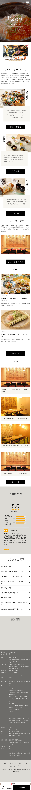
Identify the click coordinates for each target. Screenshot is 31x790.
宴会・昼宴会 (15, 127)
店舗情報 (12, 766)
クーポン (25, 763)
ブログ (19, 766)
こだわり (5, 763)
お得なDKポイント (16, 783)
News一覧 (15, 353)
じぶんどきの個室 (15, 262)
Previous (2, 244)
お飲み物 (15, 213)
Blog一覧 (15, 482)
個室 (20, 763)
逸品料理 (15, 171)
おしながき (13, 763)
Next (27, 244)
